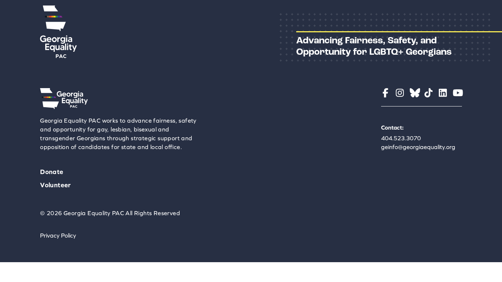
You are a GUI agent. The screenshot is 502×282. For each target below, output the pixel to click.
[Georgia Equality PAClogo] (58, 56)
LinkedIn (443, 92)
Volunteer (55, 185)
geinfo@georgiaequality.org (418, 147)
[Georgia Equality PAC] (64, 107)
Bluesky (414, 92)
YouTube (457, 92)
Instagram (400, 92)
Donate (51, 172)
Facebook (385, 92)
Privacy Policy (58, 235)
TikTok (428, 92)
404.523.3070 (401, 138)
